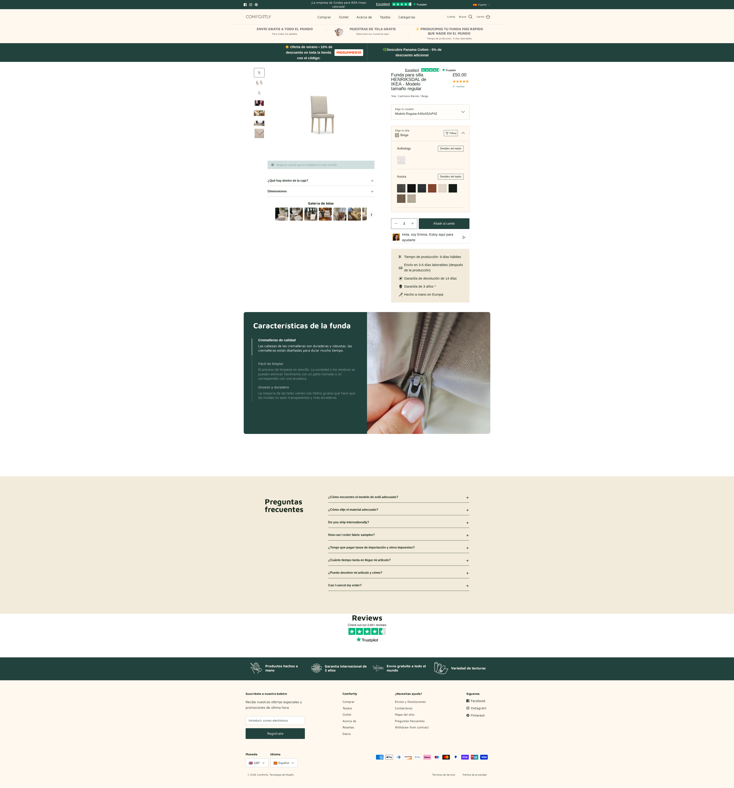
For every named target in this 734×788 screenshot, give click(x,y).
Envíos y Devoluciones (410, 701)
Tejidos (347, 708)
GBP (257, 763)
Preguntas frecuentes (410, 721)
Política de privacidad (474, 774)
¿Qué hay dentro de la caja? (288, 180)
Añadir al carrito (444, 223)
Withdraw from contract (412, 727)
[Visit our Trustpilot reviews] (401, 5)
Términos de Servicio (443, 774)
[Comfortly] (258, 16)
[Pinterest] (256, 4)
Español (482, 4)
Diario (347, 733)
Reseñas (348, 727)
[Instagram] (250, 4)
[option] (321, 114)
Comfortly (262, 774)
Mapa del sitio (404, 714)
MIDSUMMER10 (348, 52)
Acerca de (349, 721)
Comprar (349, 701)
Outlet (347, 714)
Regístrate (275, 733)
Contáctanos (403, 708)
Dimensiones (277, 191)
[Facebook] (245, 4)
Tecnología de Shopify (282, 774)
